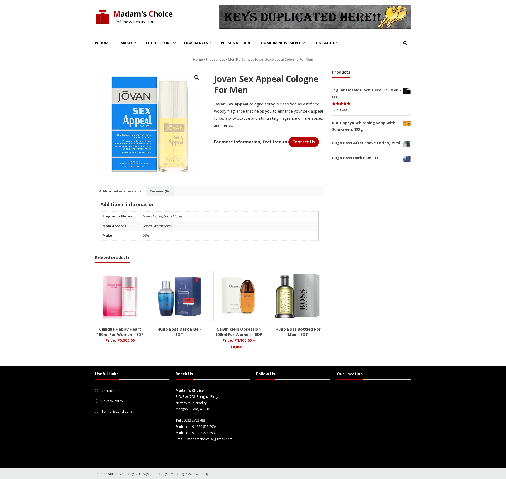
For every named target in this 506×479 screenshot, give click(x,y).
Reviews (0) (159, 191)
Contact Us (325, 42)
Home (104, 42)
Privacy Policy (112, 401)
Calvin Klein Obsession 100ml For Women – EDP (238, 331)
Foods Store (159, 42)
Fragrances (196, 42)
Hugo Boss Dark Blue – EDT (179, 331)
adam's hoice (143, 14)
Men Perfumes (240, 59)
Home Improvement (281, 42)
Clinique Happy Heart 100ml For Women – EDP (120, 331)
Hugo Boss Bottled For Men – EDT (298, 331)
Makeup (128, 42)
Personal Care (236, 42)
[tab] (120, 191)
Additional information (120, 191)
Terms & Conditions (117, 411)
